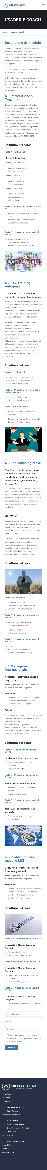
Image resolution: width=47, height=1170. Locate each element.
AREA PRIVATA (8, 1152)
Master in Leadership (15, 1107)
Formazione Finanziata (16, 1141)
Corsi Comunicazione (15, 1124)
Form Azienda (12, 1111)
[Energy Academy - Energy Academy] (14, 6)
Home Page (6, 1094)
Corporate (6, 1101)
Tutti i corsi (11, 1132)
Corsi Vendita (12, 1121)
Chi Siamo (6, 1098)
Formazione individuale (11, 1115)
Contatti (5, 1149)
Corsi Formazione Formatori (18, 1128)
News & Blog (7, 1145)
